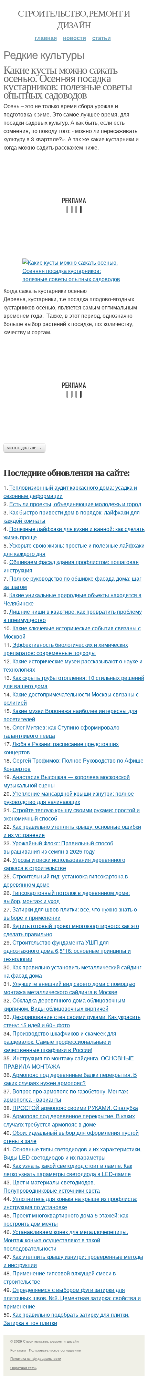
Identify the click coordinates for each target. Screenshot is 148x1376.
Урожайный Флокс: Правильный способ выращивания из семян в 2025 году (58, 847)
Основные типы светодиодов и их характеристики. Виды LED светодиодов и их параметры (72, 1153)
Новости (74, 38)
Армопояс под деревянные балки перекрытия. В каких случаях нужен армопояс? (70, 1079)
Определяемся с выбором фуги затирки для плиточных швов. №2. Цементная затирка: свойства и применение (72, 1298)
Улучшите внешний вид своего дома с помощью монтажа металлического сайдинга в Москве (69, 988)
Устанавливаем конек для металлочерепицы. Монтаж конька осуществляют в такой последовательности (65, 1240)
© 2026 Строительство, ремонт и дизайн (44, 1341)
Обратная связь (23, 1367)
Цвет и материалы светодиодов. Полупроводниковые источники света (51, 1186)
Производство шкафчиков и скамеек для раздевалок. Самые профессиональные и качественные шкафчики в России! (59, 1041)
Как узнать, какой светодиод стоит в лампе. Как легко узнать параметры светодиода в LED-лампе (67, 1170)
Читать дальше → (24, 448)
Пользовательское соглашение (55, 1350)
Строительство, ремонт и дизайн (74, 19)
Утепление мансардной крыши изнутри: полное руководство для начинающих (68, 797)
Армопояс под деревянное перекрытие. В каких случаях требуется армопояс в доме (69, 1120)
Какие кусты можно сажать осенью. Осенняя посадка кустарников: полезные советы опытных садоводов (67, 82)
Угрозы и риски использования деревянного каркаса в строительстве (64, 864)
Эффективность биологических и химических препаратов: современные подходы (65, 649)
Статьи (101, 38)
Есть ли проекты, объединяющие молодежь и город (75, 504)
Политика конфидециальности (35, 1358)
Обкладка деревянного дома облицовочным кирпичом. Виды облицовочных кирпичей (64, 1004)
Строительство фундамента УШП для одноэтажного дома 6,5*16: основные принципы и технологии (67, 950)
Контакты (18, 1350)
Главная (46, 38)
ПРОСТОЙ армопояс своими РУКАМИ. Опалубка (75, 1108)
